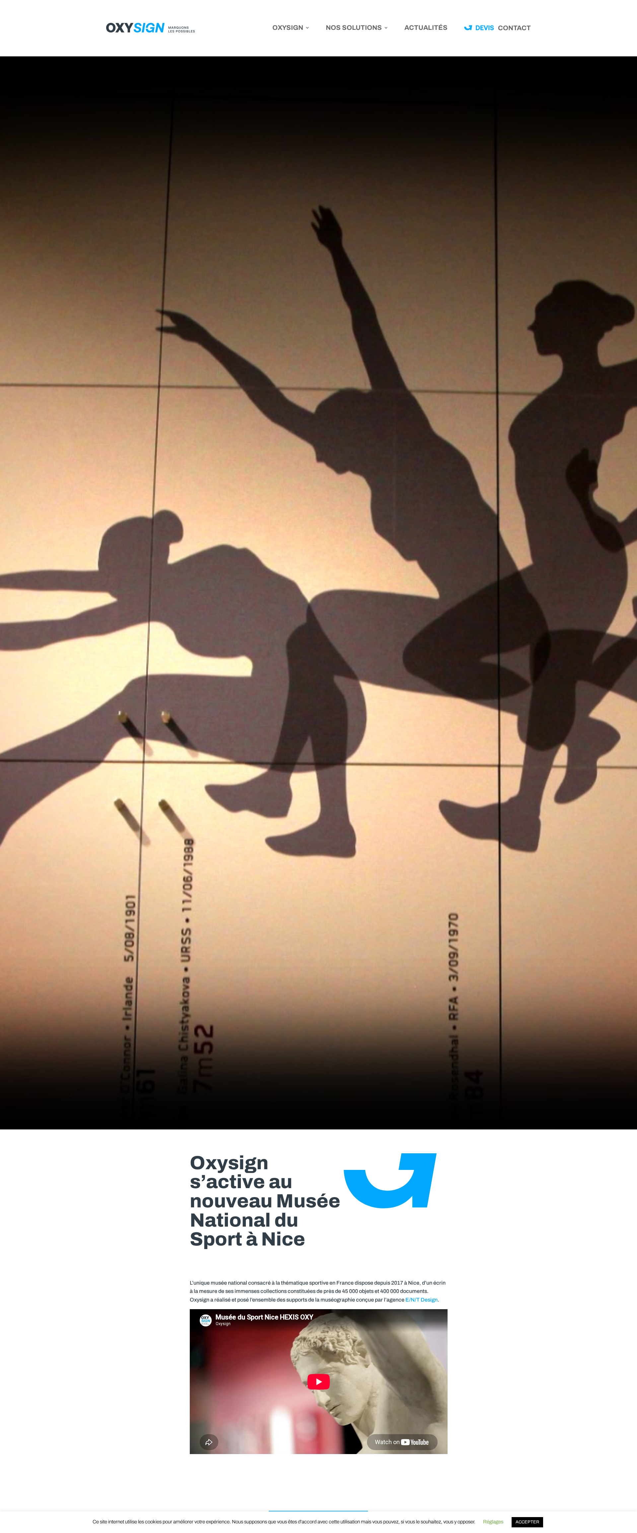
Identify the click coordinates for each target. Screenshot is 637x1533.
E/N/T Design (421, 1300)
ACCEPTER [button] (527, 1522)
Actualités (426, 28)
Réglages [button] (493, 1521)
